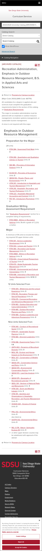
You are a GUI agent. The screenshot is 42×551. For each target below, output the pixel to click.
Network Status (10, 507)
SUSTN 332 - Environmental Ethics (24, 420)
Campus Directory (11, 488)
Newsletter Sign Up (11, 517)
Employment (9, 497)
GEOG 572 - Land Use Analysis (23, 373)
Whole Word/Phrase (12, 46)
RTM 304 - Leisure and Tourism (21, 246)
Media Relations (10, 501)
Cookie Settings (21, 536)
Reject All (21, 542)
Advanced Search (8, 51)
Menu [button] (4, 3)
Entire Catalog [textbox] (8, 36)
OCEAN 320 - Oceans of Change (24, 404)
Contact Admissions (11, 514)
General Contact (10, 510)
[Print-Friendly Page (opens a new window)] (36, 65)
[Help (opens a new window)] (39, 65)
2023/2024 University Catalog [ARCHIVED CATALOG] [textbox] (21, 25)
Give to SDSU (9, 504)
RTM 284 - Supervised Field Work (21, 149)
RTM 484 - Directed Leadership (23, 337)
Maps (6, 491)
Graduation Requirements (13, 110)
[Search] (38, 41)
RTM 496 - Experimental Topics (23, 342)
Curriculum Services (22, 16)
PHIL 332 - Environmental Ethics (24, 412)
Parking (7, 494)
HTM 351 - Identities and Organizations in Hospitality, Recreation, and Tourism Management (26, 396)
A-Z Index (8, 484)
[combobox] (21, 25)
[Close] (39, 520)
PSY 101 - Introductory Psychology (22, 199)
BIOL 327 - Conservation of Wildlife (25, 358)
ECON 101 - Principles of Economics (22, 173)
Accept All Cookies (21, 547)
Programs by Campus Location (23, 95)
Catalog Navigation (11, 58)
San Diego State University (19, 10)
